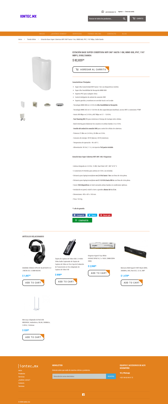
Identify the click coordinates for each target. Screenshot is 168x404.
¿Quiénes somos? (59, 33)
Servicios (77, 33)
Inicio (42, 33)
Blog (124, 33)
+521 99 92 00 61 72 (110, 12)
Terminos (21, 386)
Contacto (111, 33)
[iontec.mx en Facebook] (83, 395)
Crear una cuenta (129, 11)
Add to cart (33, 282)
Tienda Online (94, 33)
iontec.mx (26, 402)
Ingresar (120, 11)
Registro (111, 376)
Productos (21, 373)
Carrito (139, 18)
